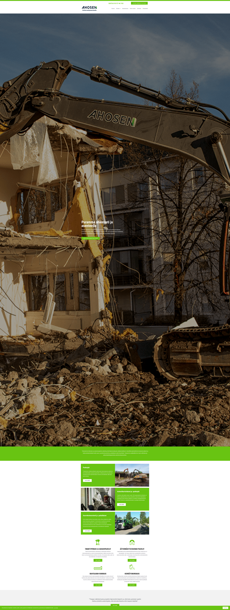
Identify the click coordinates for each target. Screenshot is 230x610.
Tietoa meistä (132, 8)
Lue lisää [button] (56, 607)
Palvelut (118, 8)
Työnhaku (139, 8)
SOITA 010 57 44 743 (116, 3)
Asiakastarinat (125, 8)
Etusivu (113, 8)
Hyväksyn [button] (225, 607)
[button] (83, 602)
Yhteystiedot (145, 8)
